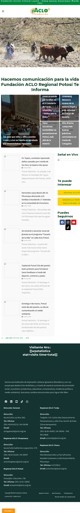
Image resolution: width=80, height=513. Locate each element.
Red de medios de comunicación (65, 497)
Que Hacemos (56, 493)
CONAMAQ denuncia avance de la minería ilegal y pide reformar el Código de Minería (69, 106)
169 (10, 338)
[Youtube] (73, 222)
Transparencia (68, 493)
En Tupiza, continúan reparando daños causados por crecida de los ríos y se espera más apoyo (36, 161)
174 (27, 338)
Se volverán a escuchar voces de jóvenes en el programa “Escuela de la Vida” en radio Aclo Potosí (36, 234)
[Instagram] (68, 222)
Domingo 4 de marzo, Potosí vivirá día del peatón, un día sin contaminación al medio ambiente (35, 308)
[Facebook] (62, 222)
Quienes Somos (44, 493)
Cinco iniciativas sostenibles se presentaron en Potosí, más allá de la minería (49, 133)
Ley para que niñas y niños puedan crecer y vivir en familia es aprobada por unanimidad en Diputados (20, 140)
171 (17, 338)
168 (7, 338)
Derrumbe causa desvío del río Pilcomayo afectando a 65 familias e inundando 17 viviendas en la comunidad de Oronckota (36, 197)
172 (21, 338)
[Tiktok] (68, 227)
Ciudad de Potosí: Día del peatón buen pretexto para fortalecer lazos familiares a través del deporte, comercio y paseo (36, 270)
